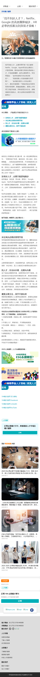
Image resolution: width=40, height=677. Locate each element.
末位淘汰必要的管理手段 (14, 120)
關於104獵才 (5, 666)
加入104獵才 (5, 669)
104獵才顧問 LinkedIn (9, 404)
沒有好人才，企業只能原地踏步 (16, 118)
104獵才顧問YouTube (9, 408)
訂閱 (20, 601)
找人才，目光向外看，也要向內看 (17, 123)
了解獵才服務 (6, 651)
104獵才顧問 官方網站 (9, 396)
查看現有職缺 (6, 637)
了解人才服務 (6, 640)
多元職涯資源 (6, 643)
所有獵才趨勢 (6, 11)
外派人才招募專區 (7, 657)
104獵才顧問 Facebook (10, 400)
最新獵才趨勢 (6, 654)
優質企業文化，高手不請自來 (15, 126)
